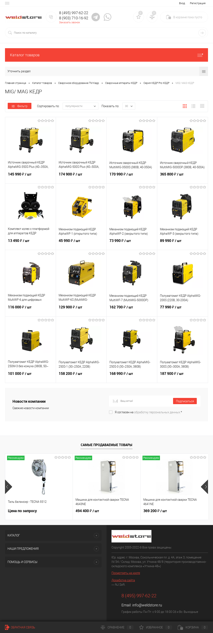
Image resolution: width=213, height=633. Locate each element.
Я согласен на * (148, 412)
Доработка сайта (123, 580)
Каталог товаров (25, 55)
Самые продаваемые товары (106, 445)
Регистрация (198, 3)
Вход (182, 3)
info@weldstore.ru (147, 605)
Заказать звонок (69, 22)
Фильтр (22, 106)
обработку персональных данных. (157, 412)
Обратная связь (22, 627)
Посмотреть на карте (125, 573)
